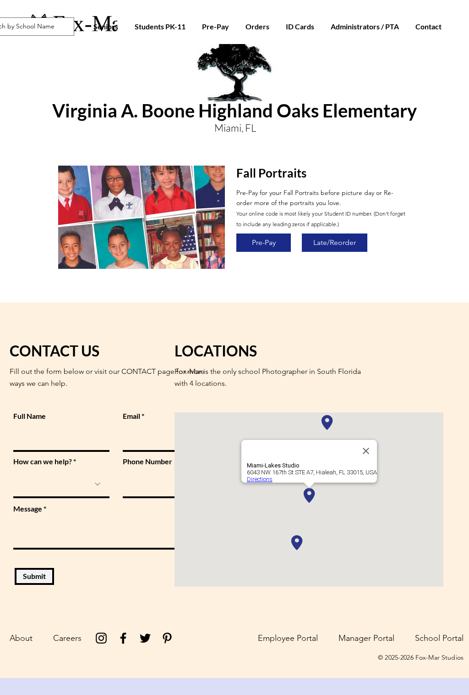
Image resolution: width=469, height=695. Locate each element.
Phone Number (147, 461)
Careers (67, 638)
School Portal (439, 638)
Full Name (29, 416)
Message (27, 508)
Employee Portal (288, 638)
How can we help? (42, 461)
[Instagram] (101, 638)
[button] (300, 26)
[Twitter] (145, 638)
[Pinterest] (167, 638)
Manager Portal (366, 638)
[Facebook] (123, 638)
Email (131, 416)
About (21, 638)
